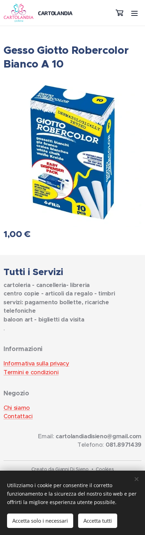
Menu (134, 13)
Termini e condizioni (31, 372)
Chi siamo (17, 408)
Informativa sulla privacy (36, 363)
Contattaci (18, 416)
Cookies (105, 469)
